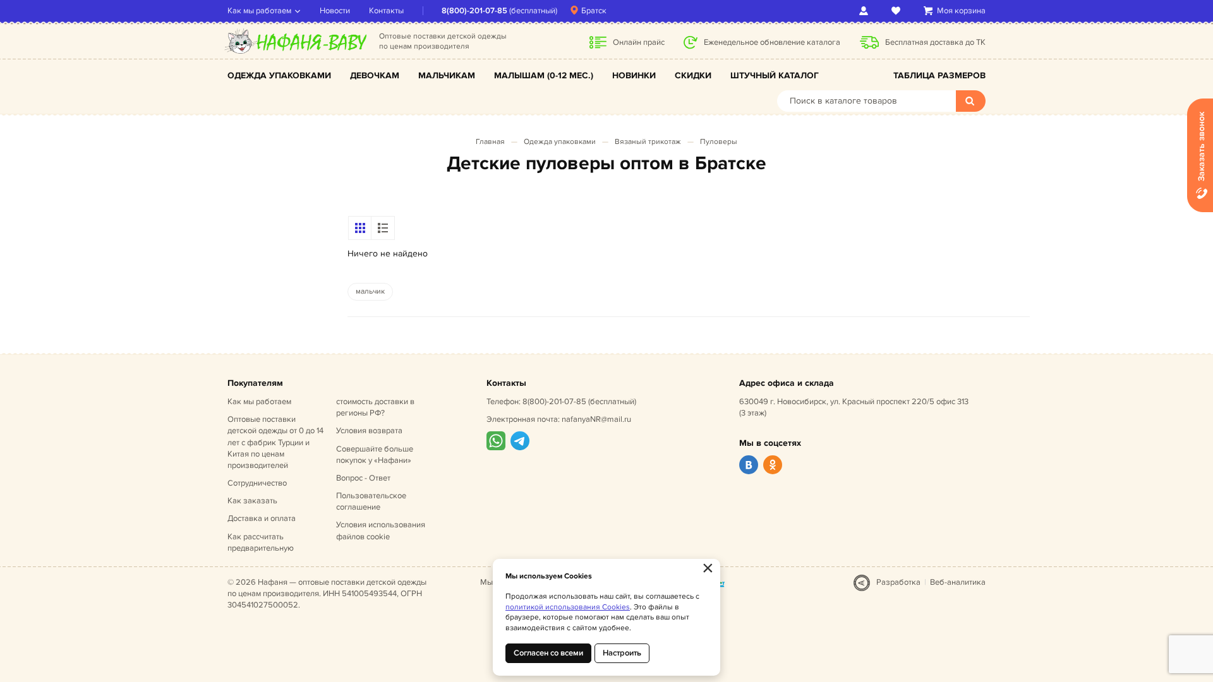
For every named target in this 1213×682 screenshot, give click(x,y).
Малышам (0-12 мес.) (543, 75)
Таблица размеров (939, 75)
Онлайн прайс (639, 42)
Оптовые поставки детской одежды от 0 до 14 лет (275, 442)
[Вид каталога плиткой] (360, 228)
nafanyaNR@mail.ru (596, 419)
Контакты (386, 11)
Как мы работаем (259, 11)
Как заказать (252, 501)
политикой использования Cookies (567, 607)
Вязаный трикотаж (648, 142)
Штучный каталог (774, 75)
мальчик (370, 291)
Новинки (634, 75)
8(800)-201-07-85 (474, 11)
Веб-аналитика (958, 582)
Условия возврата (369, 431)
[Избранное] (898, 10)
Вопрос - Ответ (363, 478)
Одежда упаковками (279, 75)
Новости (335, 11)
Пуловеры (718, 142)
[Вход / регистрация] (865, 10)
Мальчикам (446, 75)
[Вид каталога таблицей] (382, 228)
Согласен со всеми (548, 653)
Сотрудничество (257, 483)
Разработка (898, 582)
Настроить (622, 653)
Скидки (693, 75)
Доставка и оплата (261, 518)
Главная (490, 142)
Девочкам (374, 75)
